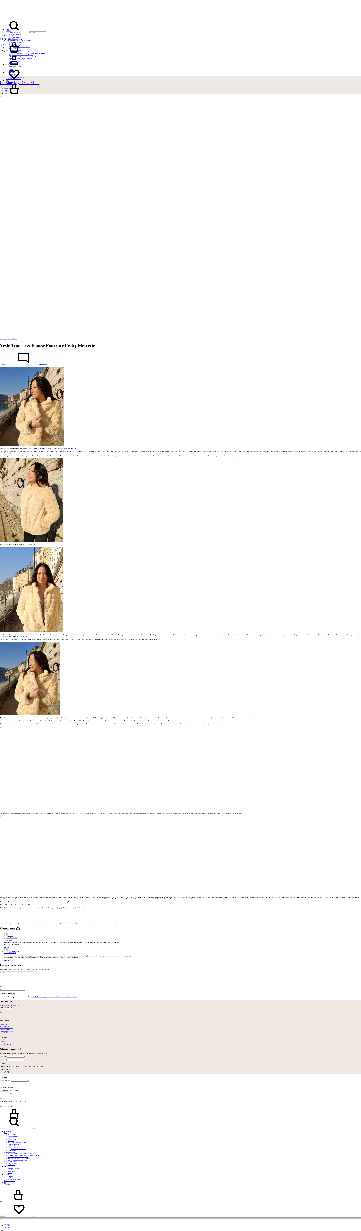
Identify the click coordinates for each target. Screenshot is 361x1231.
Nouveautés (11, 29)
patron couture (107, 923)
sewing (138, 923)
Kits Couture (13, 63)
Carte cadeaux (12, 1150)
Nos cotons (11, 1141)
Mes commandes (5, 1026)
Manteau (10, 339)
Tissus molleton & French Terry (17, 1142)
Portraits (6, 88)
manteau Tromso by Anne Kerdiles (55, 456)
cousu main (42, 923)
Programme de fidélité (6, 1031)
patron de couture (117, 923)
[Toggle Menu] (1, 38)
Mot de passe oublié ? (6, 1094)
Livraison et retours (5, 1044)
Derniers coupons (13, 1147)
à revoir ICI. (72, 448)
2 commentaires (42, 364)
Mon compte (3, 1024)
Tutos (5, 93)
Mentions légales (17, 1066)
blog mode (19, 923)
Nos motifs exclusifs (16, 34)
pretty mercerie (131, 923)
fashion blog (73, 923)
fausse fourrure (81, 923)
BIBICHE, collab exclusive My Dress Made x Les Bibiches (25, 1155)
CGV (24, 1066)
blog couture (12, 923)
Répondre (6, 947)
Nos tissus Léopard (13, 1144)
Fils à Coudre (13, 69)
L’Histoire (12, 74)
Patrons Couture (14, 61)
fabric (63, 923)
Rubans (11, 71)
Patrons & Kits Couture (15, 59)
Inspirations (7, 92)
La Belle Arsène (13, 951)
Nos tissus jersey (12, 1145)
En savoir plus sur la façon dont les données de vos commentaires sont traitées (54, 997)
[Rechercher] (23, 32)
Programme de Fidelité (17, 77)
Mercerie (9, 64)
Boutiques (10, 1009)
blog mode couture (28, 923)
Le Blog (12, 75)
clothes (36, 923)
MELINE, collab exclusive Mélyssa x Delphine (21, 1153)
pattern (125, 923)
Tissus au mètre (14, 32)
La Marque (10, 72)
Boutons (12, 67)
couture (48, 923)
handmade (90, 923)
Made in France (8, 90)
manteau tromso (98, 923)
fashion (67, 923)
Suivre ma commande (6, 1028)
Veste (15, 339)
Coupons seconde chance (18, 1149)
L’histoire (3, 1041)
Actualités (7, 87)
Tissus (8, 31)
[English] (9, 1184)
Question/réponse (9, 1007)
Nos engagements (5, 1043)
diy (60, 923)
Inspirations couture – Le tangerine (21, 55)
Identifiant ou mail (5, 1080)
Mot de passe (4, 1084)
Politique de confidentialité (35, 1066)
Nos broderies (14, 37)
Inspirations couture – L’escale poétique (23, 56)
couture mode (55, 923)
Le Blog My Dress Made (19, 82)
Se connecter (4, 1090)
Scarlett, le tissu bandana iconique (21, 58)
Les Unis (12, 35)
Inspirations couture (9, 1152)
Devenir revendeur (13, 79)
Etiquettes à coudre (15, 66)
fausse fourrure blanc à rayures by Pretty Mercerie (41, 451)
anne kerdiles (4, 923)
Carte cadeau (4, 1032)
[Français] (5, 1182)
